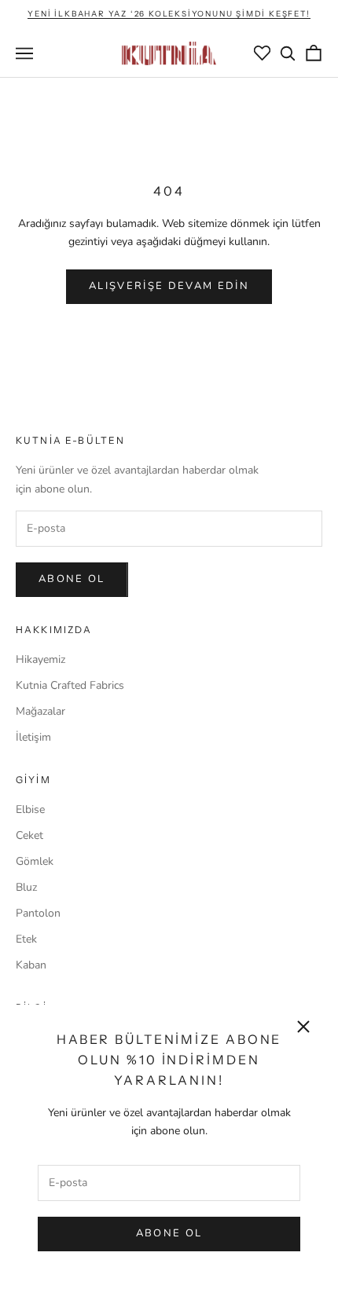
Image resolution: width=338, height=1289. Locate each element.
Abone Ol (169, 1233)
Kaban (31, 965)
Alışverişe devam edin (169, 286)
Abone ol (72, 579)
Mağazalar (40, 711)
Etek (26, 939)
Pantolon (38, 913)
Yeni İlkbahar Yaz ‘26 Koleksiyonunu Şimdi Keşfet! (169, 14)
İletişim (33, 737)
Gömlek (34, 861)
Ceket (29, 835)
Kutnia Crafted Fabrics (70, 685)
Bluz (26, 887)
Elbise (30, 809)
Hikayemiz (40, 659)
